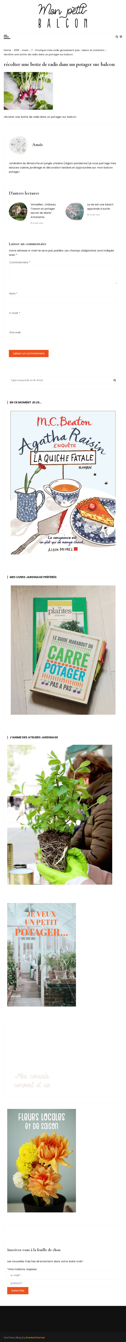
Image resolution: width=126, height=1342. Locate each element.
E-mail (14, 313)
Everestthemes (35, 1337)
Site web (15, 332)
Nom (13, 293)
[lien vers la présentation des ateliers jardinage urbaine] (63, 814)
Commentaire (19, 262)
